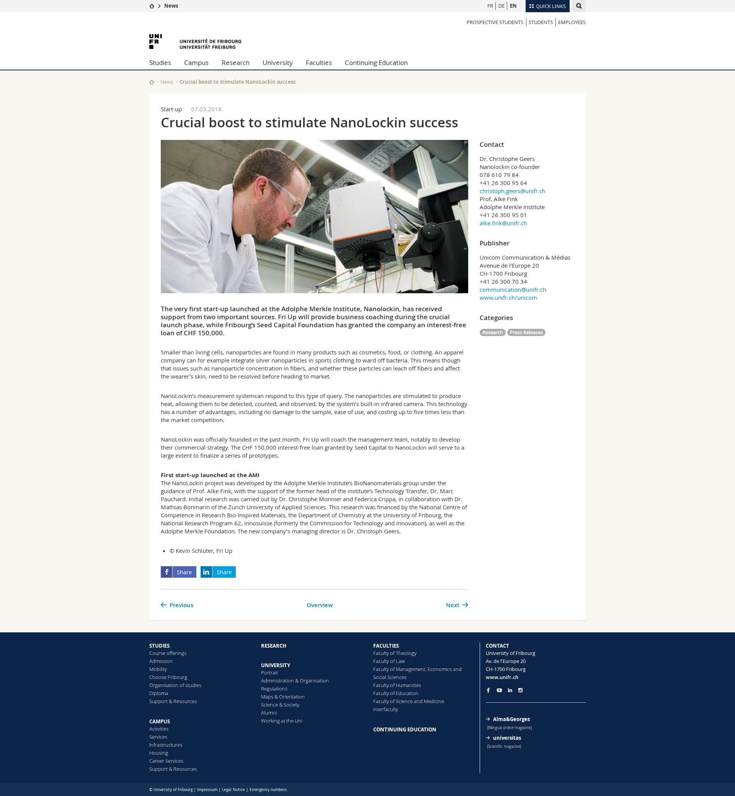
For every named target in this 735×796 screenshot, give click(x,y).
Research (236, 62)
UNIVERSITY (275, 665)
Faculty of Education (395, 693)
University (278, 62)
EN (513, 5)
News (171, 5)
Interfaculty (385, 709)
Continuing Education (376, 62)
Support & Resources (173, 701)
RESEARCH (273, 645)
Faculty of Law (389, 661)
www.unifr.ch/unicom (508, 297)
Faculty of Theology (394, 653)
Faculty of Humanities (397, 685)
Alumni (269, 712)
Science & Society (280, 704)
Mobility (158, 669)
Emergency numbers (268, 789)
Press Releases (526, 332)
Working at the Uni (281, 720)
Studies (160, 62)
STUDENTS (541, 22)
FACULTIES (386, 645)
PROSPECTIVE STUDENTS (495, 22)
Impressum (207, 789)
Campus (196, 62)
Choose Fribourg (168, 677)
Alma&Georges (511, 719)
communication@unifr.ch (513, 289)
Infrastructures (165, 744)
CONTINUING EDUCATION (404, 729)
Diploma (158, 693)
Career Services (166, 760)
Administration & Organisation (295, 680)
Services (158, 736)
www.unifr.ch (502, 677)
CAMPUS (159, 721)
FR (490, 5)
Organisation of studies (175, 685)
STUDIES (159, 645)
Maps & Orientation (283, 696)
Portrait (269, 672)
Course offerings (167, 653)
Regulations (274, 688)
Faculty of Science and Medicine (408, 701)
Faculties (319, 62)
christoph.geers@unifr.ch (513, 191)
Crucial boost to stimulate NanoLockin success (238, 81)
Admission (161, 661)
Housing (158, 752)
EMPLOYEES (572, 22)
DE (501, 5)
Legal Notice (233, 789)
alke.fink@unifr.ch (503, 223)
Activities (158, 728)
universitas (507, 737)
